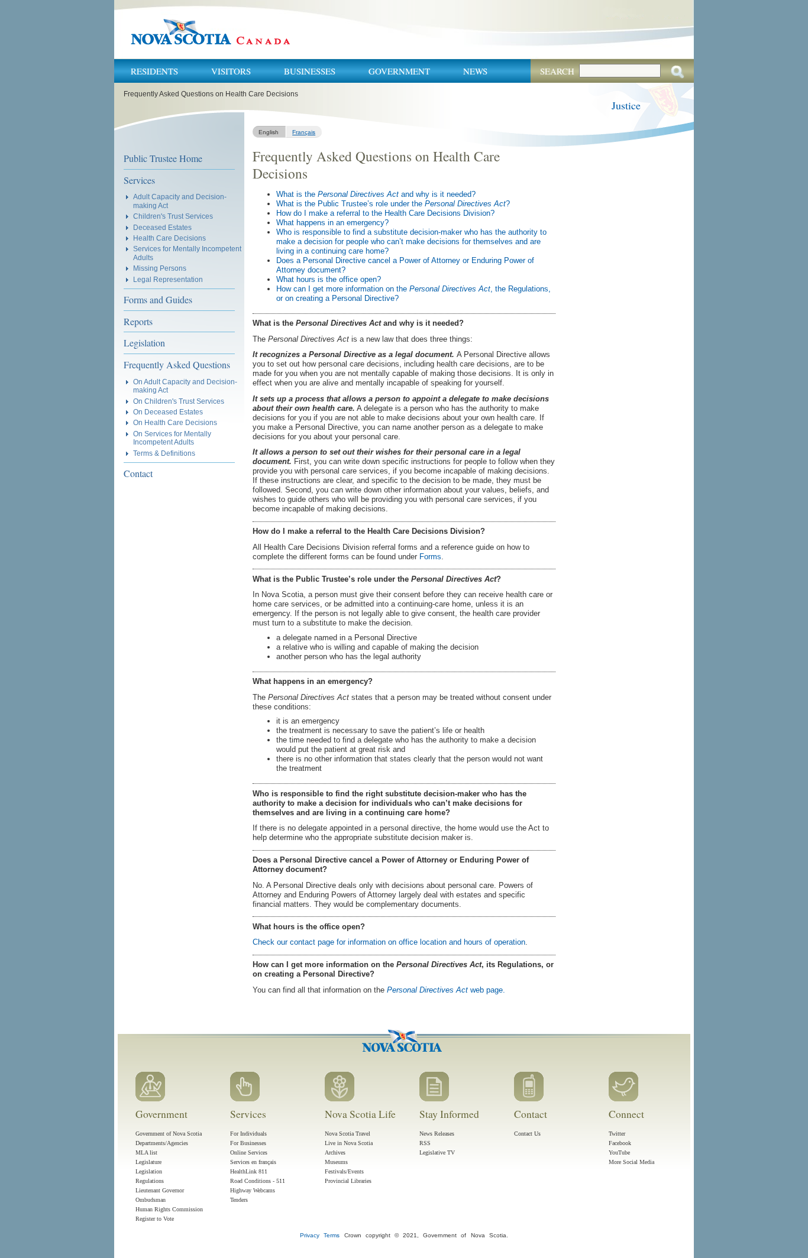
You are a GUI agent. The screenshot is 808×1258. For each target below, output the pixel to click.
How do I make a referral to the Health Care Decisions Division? (385, 213)
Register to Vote (154, 1218)
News (475, 71)
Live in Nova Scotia (349, 1143)
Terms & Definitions (164, 453)
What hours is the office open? (328, 279)
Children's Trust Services (173, 216)
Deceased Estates (162, 227)
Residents (154, 71)
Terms (332, 1235)
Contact (138, 473)
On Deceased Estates (168, 412)
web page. (446, 989)
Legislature (148, 1162)
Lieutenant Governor (159, 1190)
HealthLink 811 (248, 1171)
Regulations (149, 1181)
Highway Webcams (252, 1190)
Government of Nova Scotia (168, 1133)
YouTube (619, 1152)
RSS (425, 1143)
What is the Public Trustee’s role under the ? (393, 203)
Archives (335, 1152)
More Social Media (631, 1162)
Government (399, 71)
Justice (626, 105)
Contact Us (527, 1133)
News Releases (436, 1133)
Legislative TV (437, 1152)
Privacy (309, 1235)
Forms (430, 556)
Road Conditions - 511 (257, 1181)
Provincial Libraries (348, 1181)
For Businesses (248, 1143)
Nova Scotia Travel (347, 1133)
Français (303, 132)
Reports (138, 321)
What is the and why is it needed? (376, 194)
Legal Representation (168, 279)
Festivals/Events (344, 1171)
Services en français (253, 1162)
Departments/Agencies (161, 1143)
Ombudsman (150, 1200)
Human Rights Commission (169, 1209)
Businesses (309, 71)
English (268, 132)
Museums (336, 1162)
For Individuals (248, 1133)
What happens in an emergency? (332, 222)
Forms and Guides (158, 299)
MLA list (146, 1152)
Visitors (231, 71)
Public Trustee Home (163, 158)
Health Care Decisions (169, 238)
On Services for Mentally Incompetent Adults (172, 438)
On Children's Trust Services (178, 401)
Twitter (617, 1133)
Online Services (248, 1152)
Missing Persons (159, 268)
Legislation (144, 342)
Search (557, 71)
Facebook (620, 1143)
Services (139, 180)
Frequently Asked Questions (177, 364)
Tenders (239, 1200)
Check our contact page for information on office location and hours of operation (389, 942)
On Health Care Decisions (175, 422)
